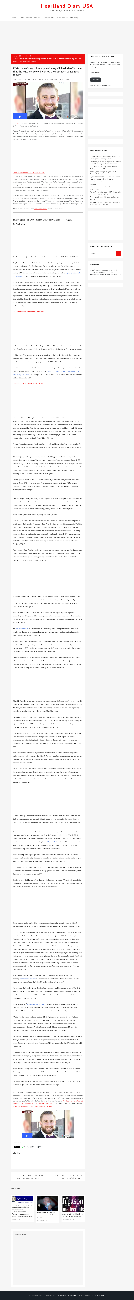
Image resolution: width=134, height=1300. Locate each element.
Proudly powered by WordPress (65, 1295)
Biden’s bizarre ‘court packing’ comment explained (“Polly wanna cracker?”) (47, 1215)
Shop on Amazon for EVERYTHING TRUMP (29, 173)
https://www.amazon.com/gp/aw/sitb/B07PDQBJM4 (32, 1106)
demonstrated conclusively (36, 1004)
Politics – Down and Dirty (40, 79)
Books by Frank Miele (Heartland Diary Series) (61, 18)
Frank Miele (17, 79)
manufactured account (28, 979)
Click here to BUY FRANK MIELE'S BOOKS (29, 383)
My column (17, 123)
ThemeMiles (99, 1295)
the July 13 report (22, 629)
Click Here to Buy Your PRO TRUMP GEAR (28, 311)
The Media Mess (52, 79)
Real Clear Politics (40, 209)
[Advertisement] (67, 35)
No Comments (64, 79)
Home (13, 18)
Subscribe (95, 80)
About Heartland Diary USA (30, 18)
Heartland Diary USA (67, 6)
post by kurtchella (51, 842)
